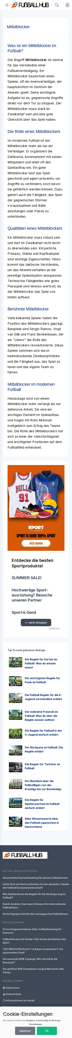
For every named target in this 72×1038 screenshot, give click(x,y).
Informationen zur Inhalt (19, 1000)
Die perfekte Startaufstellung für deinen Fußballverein (35, 877)
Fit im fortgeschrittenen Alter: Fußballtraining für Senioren (32, 931)
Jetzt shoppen (37, 622)
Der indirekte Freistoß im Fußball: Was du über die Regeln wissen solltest (41, 716)
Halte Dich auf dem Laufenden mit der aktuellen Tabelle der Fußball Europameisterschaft (36, 886)
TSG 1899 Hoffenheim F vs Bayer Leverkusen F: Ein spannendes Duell (33, 951)
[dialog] (36, 1022)
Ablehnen (25, 1030)
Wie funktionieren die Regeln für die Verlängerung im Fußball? (34, 896)
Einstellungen (35, 1024)
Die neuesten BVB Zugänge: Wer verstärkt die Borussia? (30, 960)
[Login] (66, 5)
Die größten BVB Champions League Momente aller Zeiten (33, 970)
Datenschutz (13, 994)
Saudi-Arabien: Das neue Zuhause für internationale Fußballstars (34, 906)
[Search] (57, 5)
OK (47, 1030)
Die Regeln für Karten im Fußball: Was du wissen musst (41, 663)
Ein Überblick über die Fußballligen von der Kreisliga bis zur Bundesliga (43, 785)
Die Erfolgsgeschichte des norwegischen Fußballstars (35, 913)
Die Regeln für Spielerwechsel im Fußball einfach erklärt (42, 804)
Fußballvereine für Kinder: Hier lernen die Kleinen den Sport (34, 941)
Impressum (12, 987)
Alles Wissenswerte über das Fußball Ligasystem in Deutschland (42, 822)
